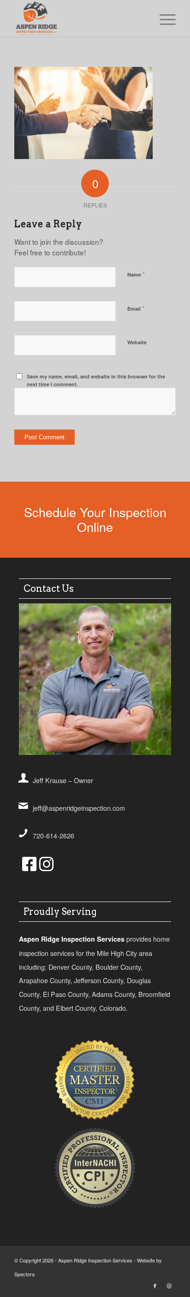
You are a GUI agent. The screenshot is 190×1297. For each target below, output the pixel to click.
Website (137, 342)
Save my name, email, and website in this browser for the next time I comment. (96, 380)
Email (135, 308)
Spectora (24, 1274)
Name (136, 274)
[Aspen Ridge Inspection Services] (78, 18)
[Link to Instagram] (169, 1285)
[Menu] (163, 18)
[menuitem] (163, 18)
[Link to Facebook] (155, 1285)
